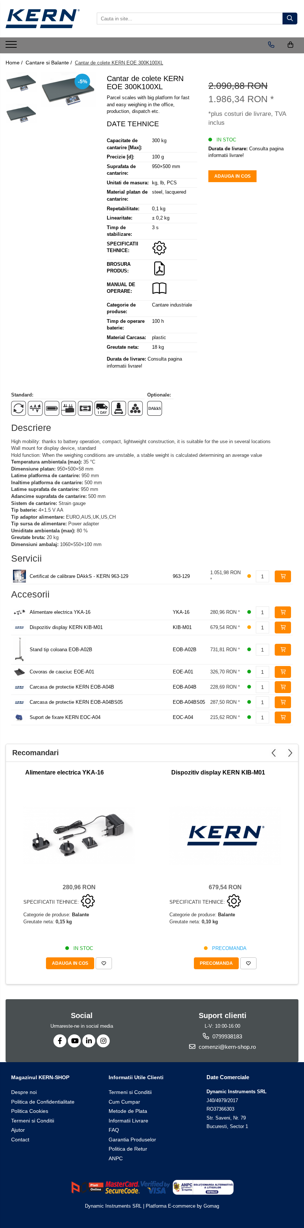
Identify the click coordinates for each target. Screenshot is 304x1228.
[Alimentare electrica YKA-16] (79, 835)
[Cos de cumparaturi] (290, 44)
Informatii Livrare (128, 1121)
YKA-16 (181, 612)
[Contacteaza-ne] (271, 44)
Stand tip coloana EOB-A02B (61, 649)
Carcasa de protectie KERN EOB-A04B (72, 687)
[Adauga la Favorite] (104, 963)
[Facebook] (59, 1040)
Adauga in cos (232, 176)
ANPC (116, 1158)
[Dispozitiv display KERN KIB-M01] (225, 835)
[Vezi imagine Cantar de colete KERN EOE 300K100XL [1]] (21, 113)
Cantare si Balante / (49, 63)
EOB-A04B (184, 687)
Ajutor (18, 1130)
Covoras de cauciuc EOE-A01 (62, 672)
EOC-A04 (183, 717)
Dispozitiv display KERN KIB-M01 (66, 627)
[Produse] (12, 46)
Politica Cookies (29, 1111)
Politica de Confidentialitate (43, 1102)
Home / (15, 63)
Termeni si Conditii (32, 1121)
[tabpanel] (68, 89)
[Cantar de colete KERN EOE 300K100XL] (68, 89)
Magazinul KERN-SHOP (40, 1077)
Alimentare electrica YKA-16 (60, 612)
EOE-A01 (183, 672)
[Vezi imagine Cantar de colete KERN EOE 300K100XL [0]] (21, 82)
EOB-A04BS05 (189, 702)
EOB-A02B (184, 649)
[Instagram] (103, 1040)
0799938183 (226, 1036)
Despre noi (24, 1092)
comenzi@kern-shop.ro (226, 1047)
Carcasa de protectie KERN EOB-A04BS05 (76, 702)
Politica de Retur (128, 1149)
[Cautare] (289, 18)
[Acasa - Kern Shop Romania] (43, 18)
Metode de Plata (128, 1111)
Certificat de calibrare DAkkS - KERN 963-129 (79, 576)
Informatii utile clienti (136, 1077)
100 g (158, 157)
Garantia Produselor (132, 1139)
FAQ (114, 1130)
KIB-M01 (182, 627)
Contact (20, 1139)
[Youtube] (74, 1040)
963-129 (181, 576)
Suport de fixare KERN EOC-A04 (65, 717)
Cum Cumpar (124, 1102)
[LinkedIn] (88, 1040)
